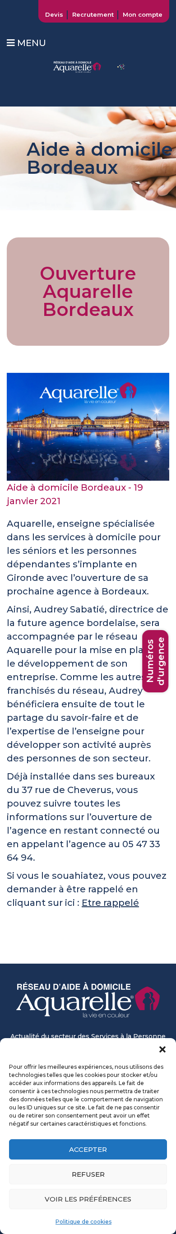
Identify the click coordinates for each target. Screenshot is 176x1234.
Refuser (88, 1174)
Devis (54, 14)
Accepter (88, 1149)
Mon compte (142, 14)
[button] (162, 1049)
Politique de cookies (83, 1221)
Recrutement (93, 14)
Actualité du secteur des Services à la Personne (88, 1036)
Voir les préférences (88, 1199)
